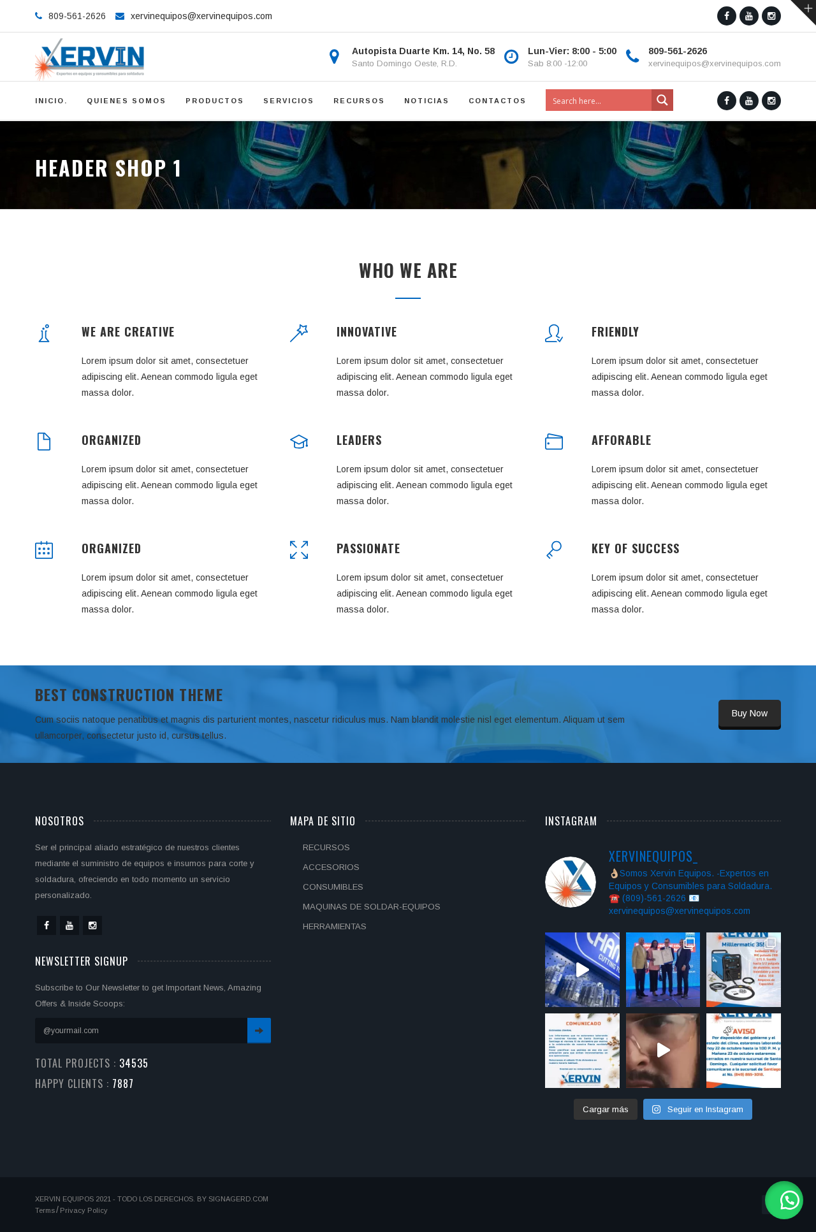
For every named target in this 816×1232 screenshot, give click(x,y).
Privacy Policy (84, 1210)
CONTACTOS (498, 101)
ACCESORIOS (331, 867)
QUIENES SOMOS (126, 101)
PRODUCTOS (215, 101)
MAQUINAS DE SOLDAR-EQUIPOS (372, 906)
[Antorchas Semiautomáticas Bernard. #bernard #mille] (663, 1050)
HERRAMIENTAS (335, 926)
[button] (784, 1200)
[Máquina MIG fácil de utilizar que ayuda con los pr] (743, 969)
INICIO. (51, 101)
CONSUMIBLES (333, 887)
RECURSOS (359, 101)
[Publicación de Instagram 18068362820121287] (582, 1050)
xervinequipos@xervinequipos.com (201, 16)
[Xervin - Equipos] (91, 57)
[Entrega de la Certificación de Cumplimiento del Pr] (663, 969)
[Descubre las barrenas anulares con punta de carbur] (582, 969)
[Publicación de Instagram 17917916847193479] (743, 1050)
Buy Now (750, 713)
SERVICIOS (288, 101)
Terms (45, 1210)
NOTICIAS (426, 101)
